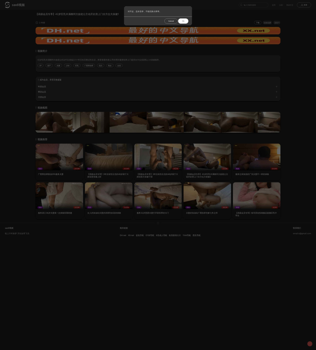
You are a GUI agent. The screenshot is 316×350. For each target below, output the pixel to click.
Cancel (171, 21)
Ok (183, 21)
